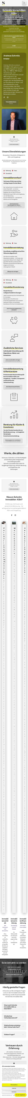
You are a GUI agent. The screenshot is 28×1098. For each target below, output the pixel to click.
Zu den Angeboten (20, 1094)
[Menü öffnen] (24, 3)
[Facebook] (4, 97)
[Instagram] (8, 97)
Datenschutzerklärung (7, 1095)
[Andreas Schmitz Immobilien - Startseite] (3, 3)
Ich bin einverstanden (14, 144)
